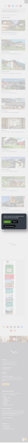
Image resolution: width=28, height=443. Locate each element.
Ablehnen (15, 221)
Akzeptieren (7, 221)
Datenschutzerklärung (9, 226)
